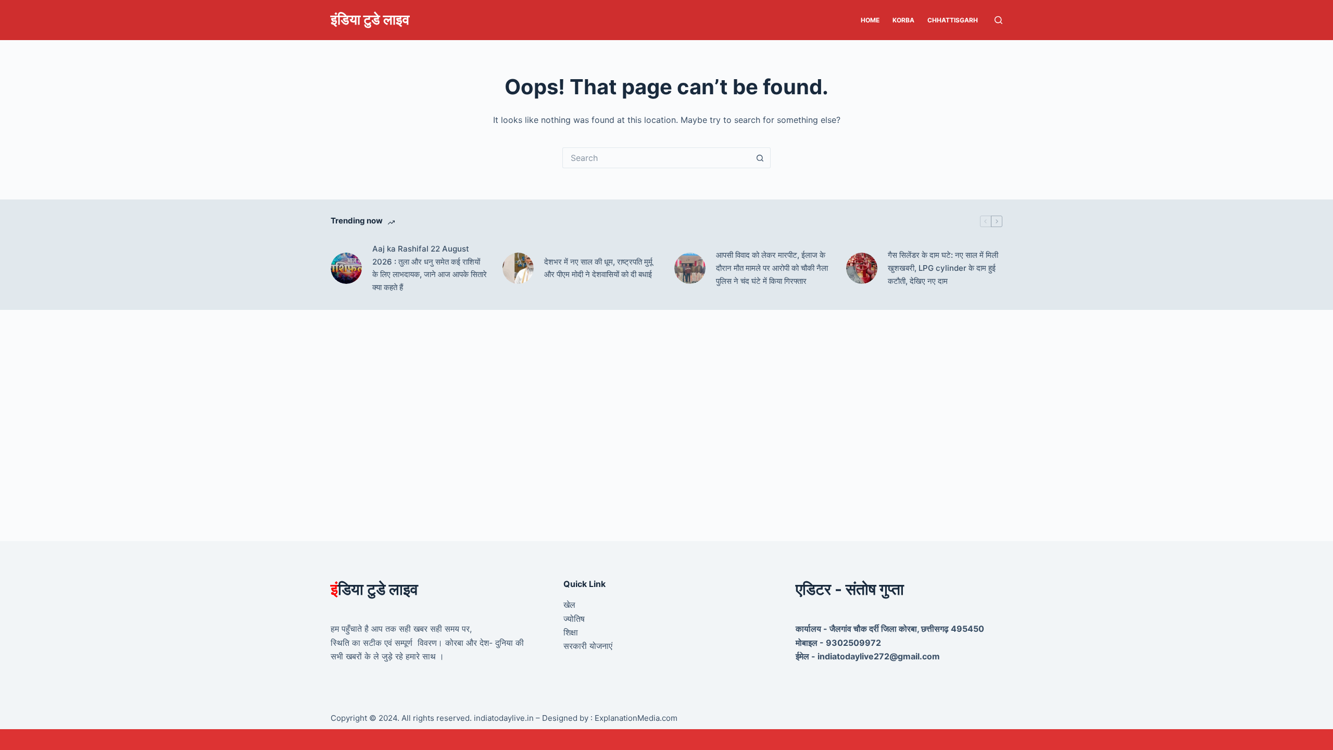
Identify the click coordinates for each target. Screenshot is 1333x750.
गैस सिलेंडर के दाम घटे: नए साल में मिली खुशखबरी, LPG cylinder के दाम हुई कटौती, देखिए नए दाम (943, 268)
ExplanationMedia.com (635, 718)
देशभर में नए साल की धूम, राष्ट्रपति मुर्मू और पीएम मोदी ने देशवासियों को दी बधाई (598, 268)
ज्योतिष (574, 619)
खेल (569, 604)
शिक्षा (570, 632)
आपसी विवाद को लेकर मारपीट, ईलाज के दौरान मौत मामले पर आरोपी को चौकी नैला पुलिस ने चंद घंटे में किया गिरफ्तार (772, 268)
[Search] (998, 20)
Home (870, 20)
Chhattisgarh (952, 20)
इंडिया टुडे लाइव (370, 19)
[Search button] (760, 157)
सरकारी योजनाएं (587, 646)
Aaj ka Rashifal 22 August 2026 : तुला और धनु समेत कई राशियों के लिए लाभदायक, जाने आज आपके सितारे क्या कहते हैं (429, 268)
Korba (903, 20)
